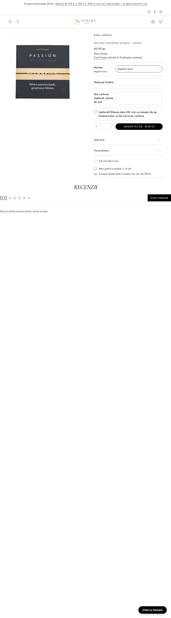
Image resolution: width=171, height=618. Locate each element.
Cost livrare (100, 57)
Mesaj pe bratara (104, 82)
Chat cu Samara (152, 610)
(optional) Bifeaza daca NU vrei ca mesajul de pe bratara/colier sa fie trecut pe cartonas (128, 114)
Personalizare (101, 150)
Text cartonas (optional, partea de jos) (103, 98)
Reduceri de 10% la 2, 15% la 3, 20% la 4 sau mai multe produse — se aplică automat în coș (101, 3)
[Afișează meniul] (10, 22)
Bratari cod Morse (103, 35)
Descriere (99, 140)
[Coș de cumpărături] (160, 22)
